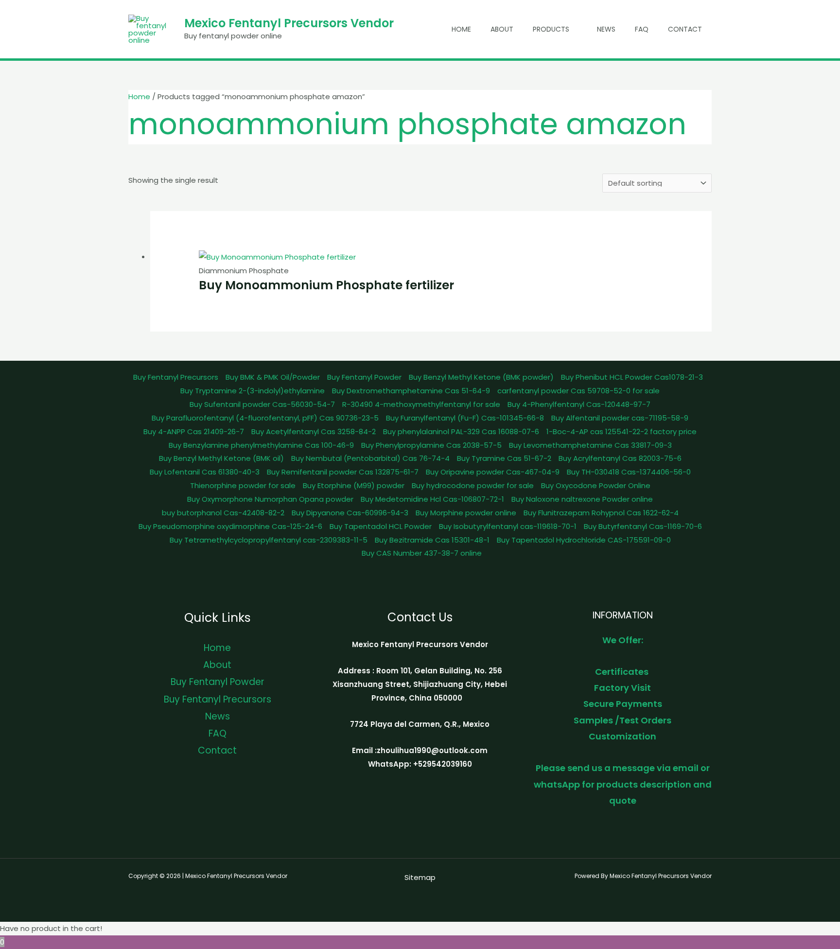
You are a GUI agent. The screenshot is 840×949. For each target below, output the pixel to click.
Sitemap (420, 877)
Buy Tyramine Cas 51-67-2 (504, 458)
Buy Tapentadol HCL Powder (381, 526)
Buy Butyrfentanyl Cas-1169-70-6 (643, 526)
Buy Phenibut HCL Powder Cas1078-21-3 (632, 377)
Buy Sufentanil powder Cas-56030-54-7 (262, 404)
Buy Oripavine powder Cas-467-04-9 (493, 472)
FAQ (641, 29)
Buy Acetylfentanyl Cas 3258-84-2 (313, 431)
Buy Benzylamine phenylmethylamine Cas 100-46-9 (261, 445)
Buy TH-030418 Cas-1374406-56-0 (629, 472)
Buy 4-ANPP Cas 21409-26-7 (193, 431)
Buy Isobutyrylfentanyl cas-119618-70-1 (508, 526)
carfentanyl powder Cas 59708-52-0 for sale (578, 391)
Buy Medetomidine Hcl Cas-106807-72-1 (432, 499)
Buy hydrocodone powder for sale (473, 485)
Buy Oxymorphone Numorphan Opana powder (270, 499)
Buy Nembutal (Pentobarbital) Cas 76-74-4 (370, 458)
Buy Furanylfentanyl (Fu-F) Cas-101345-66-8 (465, 418)
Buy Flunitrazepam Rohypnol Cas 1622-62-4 (601, 513)
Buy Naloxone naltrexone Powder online (582, 499)
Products (551, 29)
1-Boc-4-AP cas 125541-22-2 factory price (621, 431)
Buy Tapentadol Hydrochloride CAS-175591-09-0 (584, 540)
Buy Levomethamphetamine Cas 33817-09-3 (590, 445)
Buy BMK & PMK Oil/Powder (273, 377)
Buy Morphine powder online (466, 513)
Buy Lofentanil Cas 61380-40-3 (205, 472)
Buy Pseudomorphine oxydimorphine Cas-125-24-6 (230, 526)
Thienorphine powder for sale (243, 485)
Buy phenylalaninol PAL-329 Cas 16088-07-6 (461, 431)
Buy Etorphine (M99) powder (353, 485)
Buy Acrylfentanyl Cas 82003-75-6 (620, 458)
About (501, 29)
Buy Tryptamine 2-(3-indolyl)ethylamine (252, 391)
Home (461, 29)
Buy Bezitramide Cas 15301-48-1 (432, 540)
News (606, 29)
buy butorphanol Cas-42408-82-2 (223, 513)
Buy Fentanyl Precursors (175, 377)
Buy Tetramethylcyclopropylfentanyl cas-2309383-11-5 (269, 540)
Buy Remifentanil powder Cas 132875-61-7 (343, 472)
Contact (685, 29)
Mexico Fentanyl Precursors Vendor (289, 23)
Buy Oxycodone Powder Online (595, 485)
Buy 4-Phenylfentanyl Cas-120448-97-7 (579, 404)
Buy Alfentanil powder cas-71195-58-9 (619, 418)
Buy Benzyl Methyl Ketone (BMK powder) (481, 377)
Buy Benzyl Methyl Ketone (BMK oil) (221, 458)
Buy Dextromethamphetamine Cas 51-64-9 (411, 391)
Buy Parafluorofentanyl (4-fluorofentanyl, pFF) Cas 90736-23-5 (265, 418)
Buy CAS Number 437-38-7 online (422, 553)
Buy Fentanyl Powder (364, 377)
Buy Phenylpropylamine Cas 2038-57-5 (431, 445)
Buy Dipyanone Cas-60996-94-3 (350, 513)
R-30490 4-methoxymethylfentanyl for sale (421, 404)
